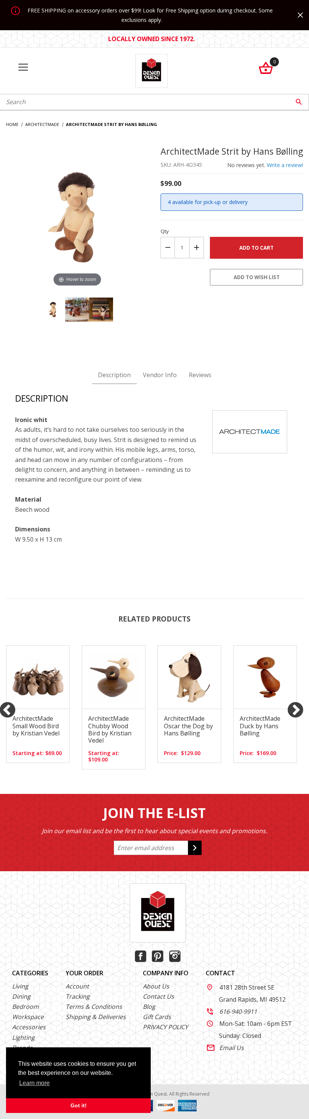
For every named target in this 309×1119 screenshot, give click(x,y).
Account (77, 986)
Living (20, 986)
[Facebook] (140, 956)
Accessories (29, 1027)
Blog (149, 1006)
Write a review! (285, 165)
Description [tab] (114, 375)
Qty (165, 231)
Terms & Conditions (94, 1006)
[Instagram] (175, 956)
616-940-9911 (232, 1011)
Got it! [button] (78, 1105)
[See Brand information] (249, 431)
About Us (156, 986)
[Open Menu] (23, 68)
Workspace (28, 1017)
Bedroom (25, 1006)
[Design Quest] (151, 70)
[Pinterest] (158, 956)
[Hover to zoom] (77, 216)
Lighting (23, 1037)
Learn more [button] (34, 1083)
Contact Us (158, 996)
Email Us (225, 1048)
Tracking (78, 996)
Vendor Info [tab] (160, 375)
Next (295, 710)
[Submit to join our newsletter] (195, 848)
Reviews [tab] (200, 375)
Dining (21, 996)
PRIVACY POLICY (165, 1027)
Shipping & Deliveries (96, 1017)
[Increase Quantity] (197, 247)
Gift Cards (157, 1017)
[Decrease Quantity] (168, 247)
